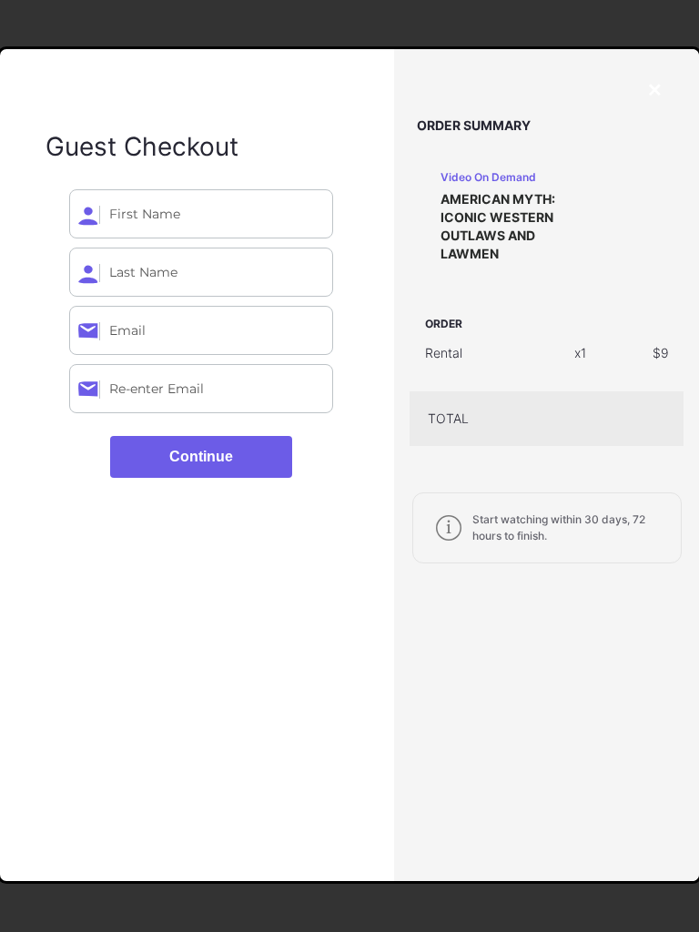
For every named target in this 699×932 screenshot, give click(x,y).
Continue (201, 456)
